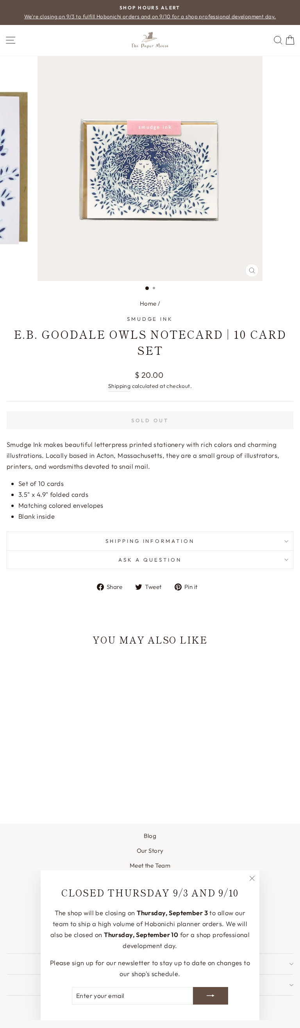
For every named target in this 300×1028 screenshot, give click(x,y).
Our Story (150, 850)
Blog (150, 835)
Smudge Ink (150, 319)
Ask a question (150, 560)
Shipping (119, 386)
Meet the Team (150, 865)
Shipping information (150, 541)
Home (148, 303)
